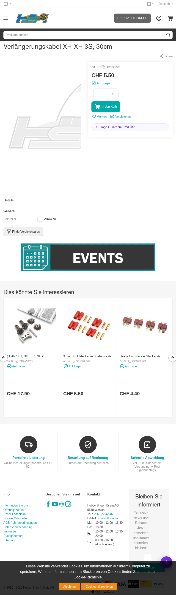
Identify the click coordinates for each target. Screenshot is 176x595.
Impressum (10, 531)
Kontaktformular (108, 518)
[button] (166, 56)
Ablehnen (69, 586)
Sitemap (8, 540)
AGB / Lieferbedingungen (20, 522)
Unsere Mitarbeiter (15, 518)
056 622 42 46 (103, 514)
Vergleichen (123, 116)
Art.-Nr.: (96, 67)
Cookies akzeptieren (99, 586)
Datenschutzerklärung (17, 527)
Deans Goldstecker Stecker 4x (140, 356)
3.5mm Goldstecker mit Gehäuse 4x (87, 356)
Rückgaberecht (13, 536)
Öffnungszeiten (13, 510)
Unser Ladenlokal (14, 514)
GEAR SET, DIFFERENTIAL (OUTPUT (26, 356)
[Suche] (168, 35)
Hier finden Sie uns (16, 505)
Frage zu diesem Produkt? (117, 127)
